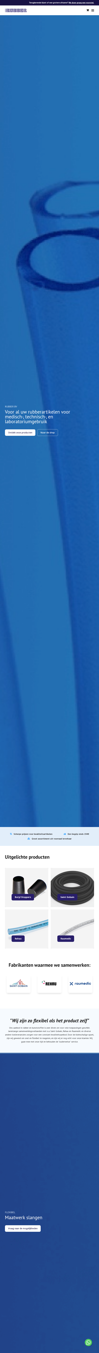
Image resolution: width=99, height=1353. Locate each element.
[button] (87, 10)
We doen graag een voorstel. (81, 2)
